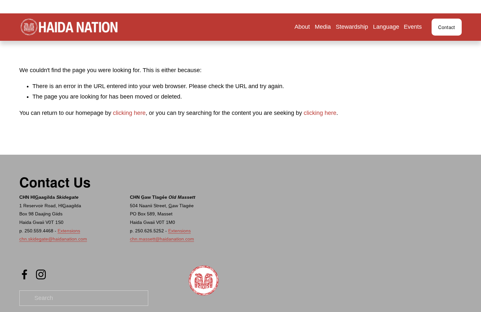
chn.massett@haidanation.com (162, 239)
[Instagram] (41, 274)
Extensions (69, 230)
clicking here (129, 113)
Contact (446, 27)
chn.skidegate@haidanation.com (53, 239)
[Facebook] (24, 274)
